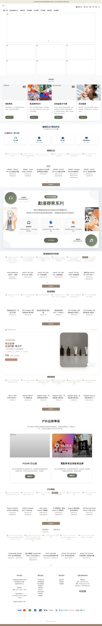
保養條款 (40, 595)
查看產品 (9, 117)
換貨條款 (40, 593)
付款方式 (40, 589)
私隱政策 (61, 581)
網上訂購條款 (40, 583)
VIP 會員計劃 (40, 579)
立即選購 (51, 240)
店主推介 (45, 529)
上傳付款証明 (40, 591)
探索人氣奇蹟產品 (10, 359)
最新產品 (56, 529)
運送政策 (40, 585)
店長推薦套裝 (91, 364)
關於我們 (61, 579)
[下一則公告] (95, 1)
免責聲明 (61, 583)
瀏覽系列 (29, 476)
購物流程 (40, 587)
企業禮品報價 (40, 581)
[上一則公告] (6, 1)
